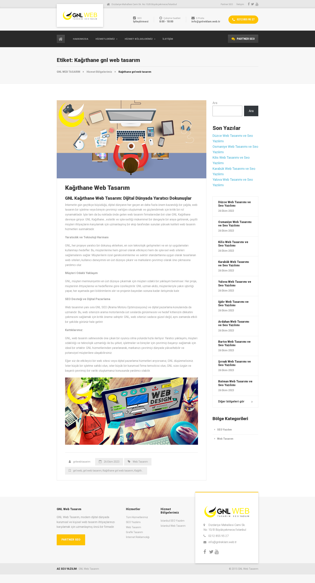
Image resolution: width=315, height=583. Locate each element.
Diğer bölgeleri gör (231, 401)
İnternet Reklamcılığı (137, 537)
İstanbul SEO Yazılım (172, 520)
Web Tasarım (140, 461)
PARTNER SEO (245, 38)
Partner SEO (227, 4)
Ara (215, 103)
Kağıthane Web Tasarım (97, 187)
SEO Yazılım (224, 429)
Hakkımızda (80, 39)
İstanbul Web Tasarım (173, 525)
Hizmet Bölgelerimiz (139, 39)
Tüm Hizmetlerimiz (137, 517)
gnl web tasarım (92, 470)
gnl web (77, 470)
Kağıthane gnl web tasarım (118, 470)
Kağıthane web (142, 470)
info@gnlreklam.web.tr (222, 542)
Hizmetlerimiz (105, 39)
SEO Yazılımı (133, 522)
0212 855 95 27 (245, 19)
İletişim (168, 39)
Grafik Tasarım (134, 532)
